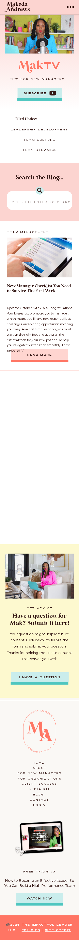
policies (31, 930)
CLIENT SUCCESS (39, 784)
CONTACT (39, 800)
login (39, 805)
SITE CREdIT (58, 930)
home (39, 763)
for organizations (40, 779)
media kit (39, 789)
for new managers (39, 773)
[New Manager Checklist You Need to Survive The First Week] (39, 257)
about (39, 768)
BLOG (39, 794)
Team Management (28, 232)
